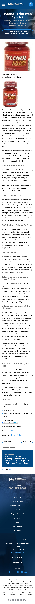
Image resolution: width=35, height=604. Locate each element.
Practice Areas (17, 502)
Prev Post (8, 441)
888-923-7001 (17, 488)
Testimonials (17, 526)
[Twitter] (13, 572)
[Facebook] (9, 572)
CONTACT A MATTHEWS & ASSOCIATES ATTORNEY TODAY (17, 32)
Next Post (27, 441)
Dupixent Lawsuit (17, 514)
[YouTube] (18, 572)
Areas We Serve (17, 510)
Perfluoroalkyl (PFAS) (17, 506)
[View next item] (10, 470)
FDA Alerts (15, 431)
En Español (17, 530)
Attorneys (17, 497)
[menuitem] (4, 593)
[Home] (16, 4)
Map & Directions (17, 552)
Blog (17, 522)
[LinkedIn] (25, 572)
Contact (17, 534)
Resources (17, 518)
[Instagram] (22, 572)
